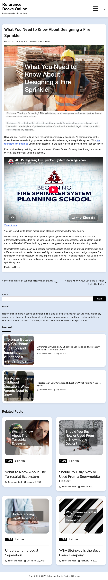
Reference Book (42, 41)
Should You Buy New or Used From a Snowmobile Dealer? (79, 476)
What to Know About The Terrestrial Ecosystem (25, 474)
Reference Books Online (14, 7)
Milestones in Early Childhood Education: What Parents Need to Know (69, 384)
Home (17, 267)
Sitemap (75, 576)
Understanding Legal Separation (21, 553)
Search (5, 294)
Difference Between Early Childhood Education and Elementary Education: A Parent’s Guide (68, 348)
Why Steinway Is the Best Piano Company (79, 553)
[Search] (104, 9)
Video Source (10, 225)
